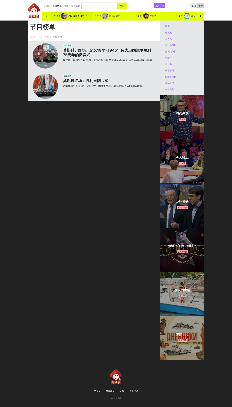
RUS (193, 6)
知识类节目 (170, 51)
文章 (66, 5)
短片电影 (169, 89)
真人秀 (168, 38)
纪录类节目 (170, 76)
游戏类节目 (170, 45)
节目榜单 (58, 5)
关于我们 (75, 5)
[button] (46, 16)
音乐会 (168, 64)
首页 (32, 37)
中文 (201, 6)
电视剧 (168, 32)
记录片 (168, 57)
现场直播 (169, 83)
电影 (167, 26)
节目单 (47, 5)
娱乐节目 (169, 70)
